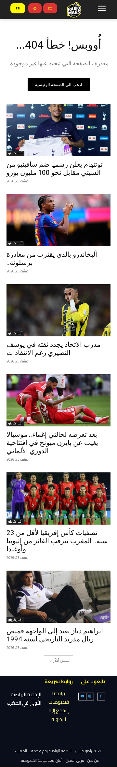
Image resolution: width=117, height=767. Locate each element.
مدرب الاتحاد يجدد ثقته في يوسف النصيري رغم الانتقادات (53, 349)
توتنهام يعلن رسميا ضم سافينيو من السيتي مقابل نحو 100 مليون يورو (54, 168)
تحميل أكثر (62, 660)
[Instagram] (90, 696)
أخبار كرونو (15, 153)
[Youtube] (82, 696)
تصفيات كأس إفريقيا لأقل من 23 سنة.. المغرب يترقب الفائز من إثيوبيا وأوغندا (57, 541)
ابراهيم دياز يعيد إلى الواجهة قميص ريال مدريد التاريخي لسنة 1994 (54, 635)
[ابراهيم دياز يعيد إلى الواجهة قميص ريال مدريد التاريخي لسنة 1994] (58, 597)
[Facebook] (101, 696)
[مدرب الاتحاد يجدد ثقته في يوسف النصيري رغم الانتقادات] (58, 310)
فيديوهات (58, 702)
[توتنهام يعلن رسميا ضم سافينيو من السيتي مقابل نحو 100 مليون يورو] (58, 130)
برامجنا (58, 693)
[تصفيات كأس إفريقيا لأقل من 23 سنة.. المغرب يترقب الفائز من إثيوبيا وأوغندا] (58, 498)
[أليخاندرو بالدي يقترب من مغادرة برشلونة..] (58, 220)
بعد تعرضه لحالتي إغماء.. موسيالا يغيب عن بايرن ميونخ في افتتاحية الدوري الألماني (52, 443)
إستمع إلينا (58, 710)
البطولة (58, 719)
